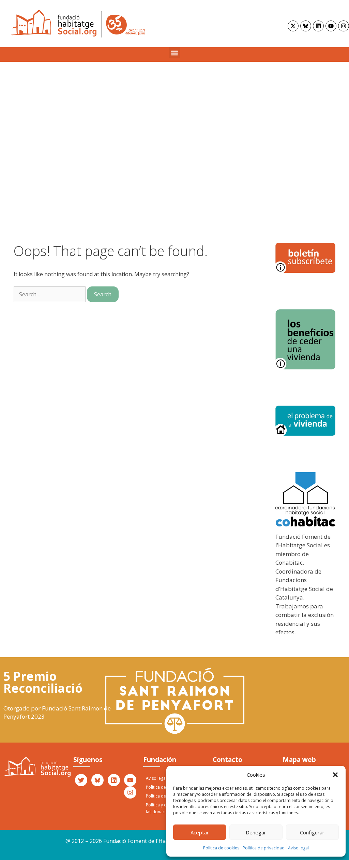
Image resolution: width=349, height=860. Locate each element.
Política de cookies (221, 848)
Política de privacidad (264, 848)
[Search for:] (50, 294)
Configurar (312, 832)
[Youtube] (330, 25)
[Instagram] (343, 25)
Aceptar (200, 832)
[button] (335, 774)
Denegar (256, 832)
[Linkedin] (318, 25)
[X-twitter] (293, 25)
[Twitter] (81, 780)
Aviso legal (298, 848)
